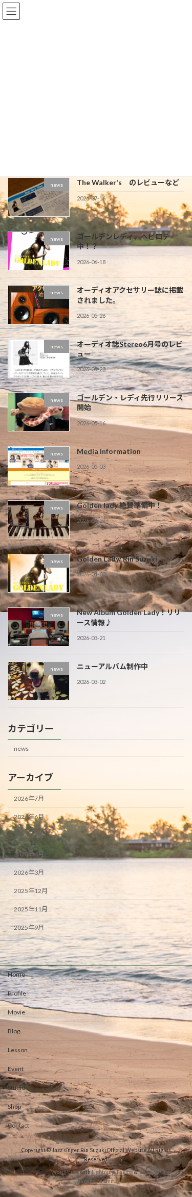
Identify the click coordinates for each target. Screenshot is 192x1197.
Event (16, 1069)
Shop (14, 1106)
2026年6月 (29, 817)
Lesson (18, 1050)
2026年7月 (29, 798)
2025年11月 (31, 909)
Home (16, 974)
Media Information (109, 451)
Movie (16, 1012)
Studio (16, 1087)
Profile (17, 993)
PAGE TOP (177, 1150)
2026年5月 (29, 835)
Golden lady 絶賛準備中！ (119, 504)
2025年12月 (31, 891)
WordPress (65, 1172)
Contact (18, 1125)
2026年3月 (29, 872)
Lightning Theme (112, 1172)
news (21, 748)
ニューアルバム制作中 (112, 666)
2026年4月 (29, 853)
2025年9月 (29, 927)
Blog (14, 1031)
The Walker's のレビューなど (128, 182)
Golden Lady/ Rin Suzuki (117, 558)
